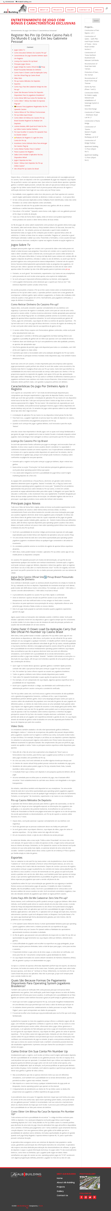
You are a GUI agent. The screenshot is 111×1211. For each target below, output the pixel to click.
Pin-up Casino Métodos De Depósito (27, 81)
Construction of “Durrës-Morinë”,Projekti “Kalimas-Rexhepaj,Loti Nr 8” (91, 132)
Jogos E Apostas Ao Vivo (22, 160)
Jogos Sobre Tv (19, 50)
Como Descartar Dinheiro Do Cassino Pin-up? (30, 53)
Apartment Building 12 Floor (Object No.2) (91, 157)
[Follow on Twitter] (90, 1197)
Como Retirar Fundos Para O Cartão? (27, 149)
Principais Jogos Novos (22, 64)
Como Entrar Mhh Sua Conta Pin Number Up (30, 98)
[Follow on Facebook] (81, 1197)
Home (32, 10)
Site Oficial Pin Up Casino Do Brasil (26, 169)
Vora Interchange (91, 109)
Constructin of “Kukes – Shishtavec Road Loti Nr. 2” (92, 114)
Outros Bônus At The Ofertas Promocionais (29, 112)
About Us (44, 10)
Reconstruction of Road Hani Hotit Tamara (91, 66)
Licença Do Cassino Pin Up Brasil (25, 61)
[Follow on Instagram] (85, 1197)
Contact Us (84, 10)
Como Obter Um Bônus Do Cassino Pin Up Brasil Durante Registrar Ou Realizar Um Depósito (29, 120)
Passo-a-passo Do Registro (24, 152)
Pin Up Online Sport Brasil (23, 115)
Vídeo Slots (18, 78)
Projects (57, 10)
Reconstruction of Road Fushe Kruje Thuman (91, 80)
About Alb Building (66, 1182)
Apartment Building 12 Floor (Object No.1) (91, 149)
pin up (68, 269)
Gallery (70, 10)
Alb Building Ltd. (23, 1206)
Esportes (17, 84)
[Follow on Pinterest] (94, 1197)
